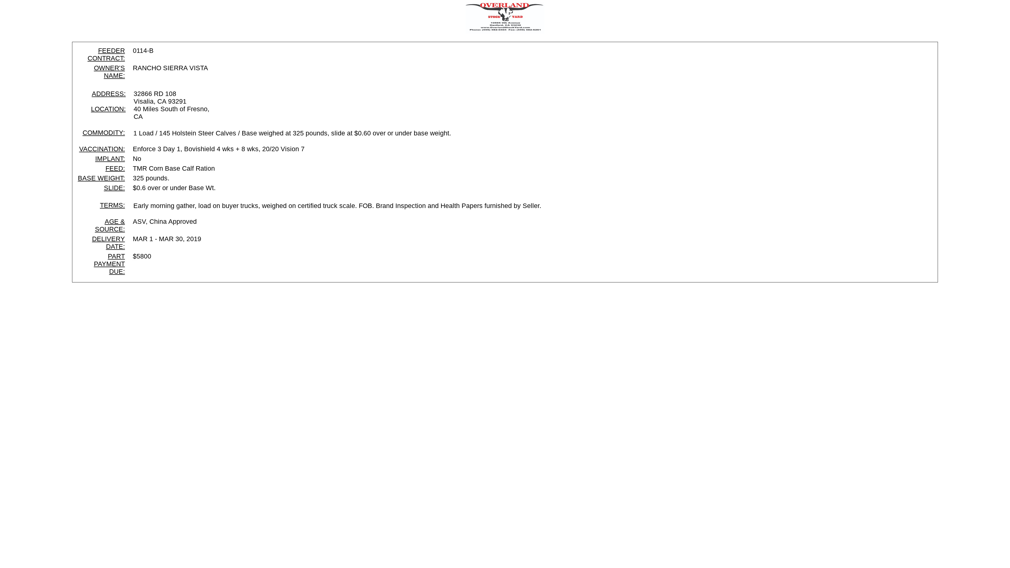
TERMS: (112, 205)
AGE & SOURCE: (110, 225)
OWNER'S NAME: (109, 71)
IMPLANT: (110, 158)
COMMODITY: (104, 132)
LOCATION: (108, 109)
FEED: (115, 168)
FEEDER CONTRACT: (106, 54)
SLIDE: (114, 187)
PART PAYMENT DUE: (109, 263)
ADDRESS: (109, 93)
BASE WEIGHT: (101, 178)
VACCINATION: (102, 149)
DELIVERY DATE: (108, 242)
